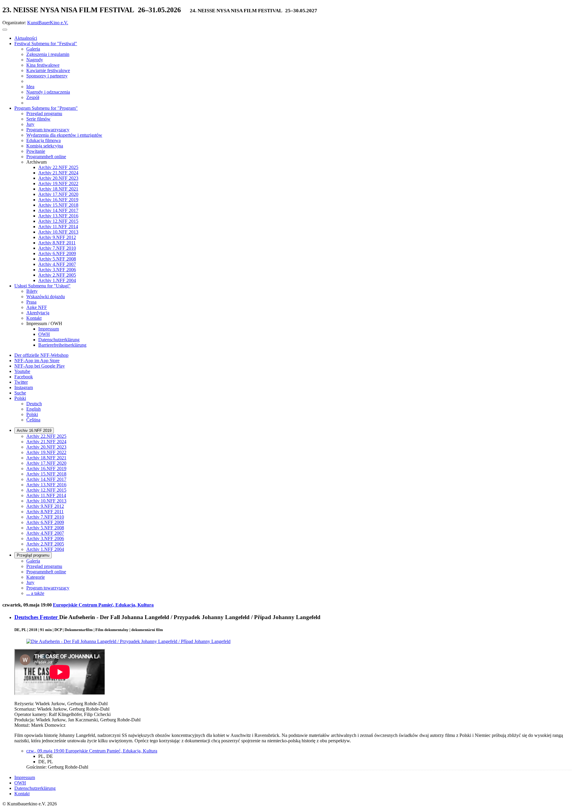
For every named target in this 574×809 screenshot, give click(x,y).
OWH (20, 782)
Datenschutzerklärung (35, 788)
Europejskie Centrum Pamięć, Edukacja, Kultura (103, 604)
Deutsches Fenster (36, 617)
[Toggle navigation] (4, 30)
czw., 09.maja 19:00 (45, 750)
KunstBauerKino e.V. (47, 22)
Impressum (24, 777)
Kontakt (22, 793)
